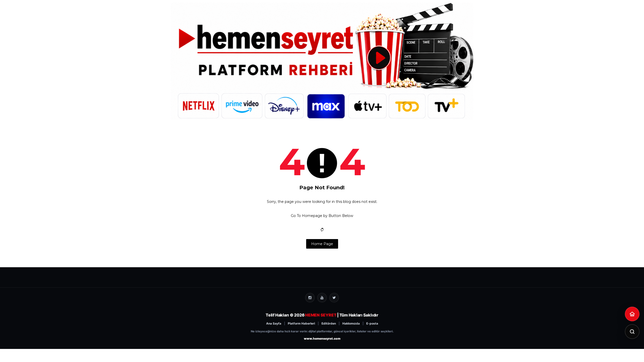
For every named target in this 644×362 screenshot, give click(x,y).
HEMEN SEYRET (320, 315)
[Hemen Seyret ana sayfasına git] (632, 314)
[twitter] (334, 297)
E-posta (372, 323)
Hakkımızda (351, 323)
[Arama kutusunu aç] (632, 331)
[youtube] (322, 297)
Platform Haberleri (301, 323)
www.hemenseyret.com (322, 338)
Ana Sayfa (273, 323)
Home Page (322, 244)
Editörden (328, 323)
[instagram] (310, 297)
